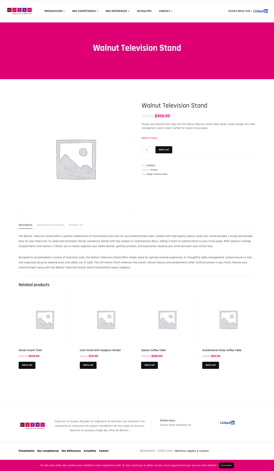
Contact (164, 11)
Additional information (50, 225)
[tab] (25, 225)
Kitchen (154, 169)
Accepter (226, 465)
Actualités (144, 11)
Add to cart (164, 149)
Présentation (53, 11)
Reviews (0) (76, 225)
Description (25, 225)
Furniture (158, 174)
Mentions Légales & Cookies (192, 451)
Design (150, 174)
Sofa (165, 174)
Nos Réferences (116, 11)
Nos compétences (84, 11)
